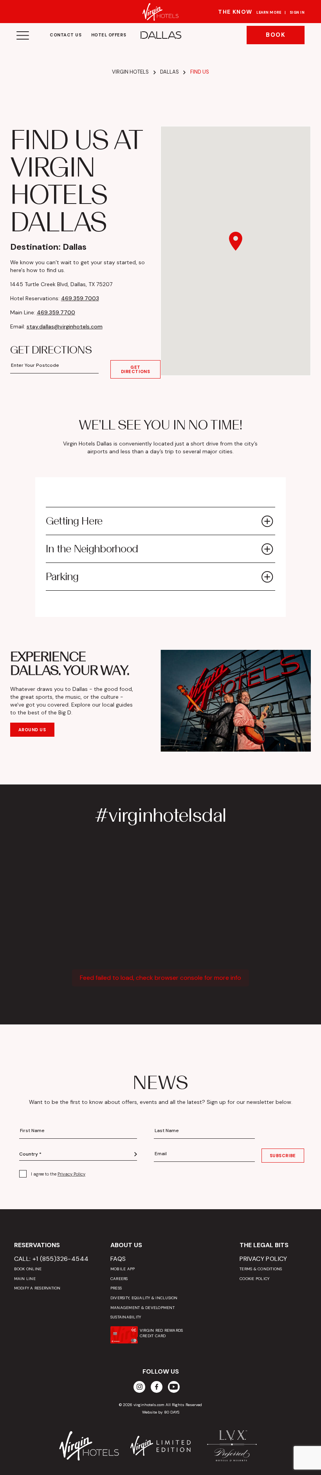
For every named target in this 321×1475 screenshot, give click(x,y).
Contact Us (66, 35)
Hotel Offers (108, 35)
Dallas (169, 72)
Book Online (28, 1268)
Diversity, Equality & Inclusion (144, 1297)
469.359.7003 (80, 298)
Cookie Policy (254, 1278)
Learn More (268, 12)
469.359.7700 (56, 312)
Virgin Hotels (130, 72)
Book (275, 35)
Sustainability (125, 1317)
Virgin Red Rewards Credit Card (161, 1333)
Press (116, 1288)
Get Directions (135, 369)
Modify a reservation (37, 1288)
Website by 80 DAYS (160, 1412)
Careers (119, 1278)
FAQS (118, 1259)
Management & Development (142, 1307)
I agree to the (58, 1174)
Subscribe (283, 1155)
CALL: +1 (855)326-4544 (51, 1259)
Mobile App (122, 1268)
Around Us (32, 729)
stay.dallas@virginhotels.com (65, 326)
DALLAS (161, 35)
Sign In (297, 12)
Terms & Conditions (261, 1268)
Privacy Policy (71, 1174)
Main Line (25, 1278)
